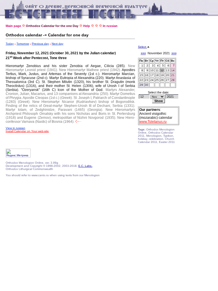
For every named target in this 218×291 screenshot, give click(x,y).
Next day (57, 43)
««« (143, 53)
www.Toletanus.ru (153, 122)
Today (10, 43)
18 (157, 75)
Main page (13, 26)
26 (162, 80)
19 (162, 75)
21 (173, 75)
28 (173, 80)
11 (157, 70)
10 (152, 70)
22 (141, 80)
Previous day (40, 43)
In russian (110, 26)
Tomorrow (22, 43)
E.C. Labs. (85, 165)
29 (141, 84)
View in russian (15, 128)
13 (167, 70)
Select (142, 46)
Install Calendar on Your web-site (27, 131)
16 (146, 75)
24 (152, 80)
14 (173, 70)
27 (167, 80)
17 (152, 75)
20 (167, 75)
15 (141, 75)
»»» (174, 53)
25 (157, 80)
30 (146, 84)
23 (146, 80)
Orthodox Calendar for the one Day (52, 26)
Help (86, 26)
